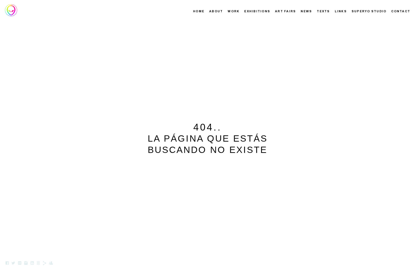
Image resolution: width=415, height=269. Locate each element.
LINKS (341, 11)
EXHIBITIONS (257, 11)
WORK (233, 11)
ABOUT (216, 11)
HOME (198, 11)
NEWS (306, 11)
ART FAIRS (285, 11)
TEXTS (323, 11)
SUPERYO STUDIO (369, 11)
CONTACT (400, 11)
